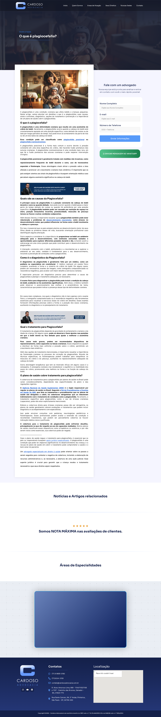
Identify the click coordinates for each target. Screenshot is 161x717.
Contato (139, 6)
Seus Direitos (110, 6)
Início (65, 6)
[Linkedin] (32, 690)
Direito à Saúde (25, 32)
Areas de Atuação (94, 6)
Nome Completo (108, 104)
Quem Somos (77, 6)
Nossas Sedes (126, 6)
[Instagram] (23, 690)
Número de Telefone (110, 125)
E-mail (103, 115)
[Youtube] (27, 690)
